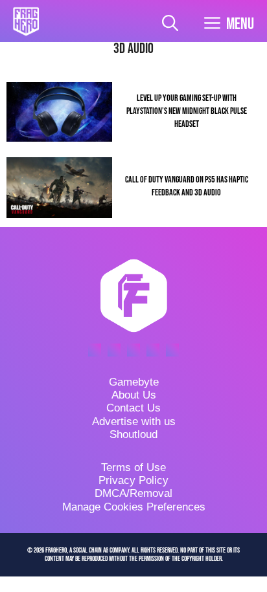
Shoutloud (133, 434)
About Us (133, 395)
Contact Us (133, 408)
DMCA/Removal (133, 493)
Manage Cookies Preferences (133, 507)
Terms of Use (133, 467)
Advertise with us (134, 421)
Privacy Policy (133, 480)
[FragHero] (25, 21)
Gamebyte (134, 382)
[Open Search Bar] (170, 24)
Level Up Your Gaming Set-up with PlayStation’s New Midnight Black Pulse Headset (186, 111)
